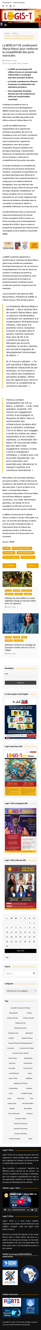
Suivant (31, 565)
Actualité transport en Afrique (20, 1008)
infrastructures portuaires (23, 548)
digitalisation (28, 1058)
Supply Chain (18, 640)
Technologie (28, 1108)
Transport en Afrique (20, 1124)
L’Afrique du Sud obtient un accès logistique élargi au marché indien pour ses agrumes (20, 601)
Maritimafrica (7, 2)
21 (25, 937)
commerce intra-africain (20, 1053)
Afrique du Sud (26, 590)
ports (31, 1098)
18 (11, 937)
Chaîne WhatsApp (19, 2)
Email (6, 674)
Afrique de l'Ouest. (20, 1028)
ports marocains (29, 557)
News (9, 1098)
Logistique (28, 594)
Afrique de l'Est (20, 1023)
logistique (29, 1078)
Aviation (11, 1038)
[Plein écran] (36, 1210)
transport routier (14, 1139)
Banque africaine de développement (21, 1043)
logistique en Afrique (20, 1083)
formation (12, 1068)
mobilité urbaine (26, 1093)
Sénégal (11, 1108)
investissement (14, 1073)
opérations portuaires (26, 553)
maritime (29, 1088)
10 (7, 932)
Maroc (19, 63)
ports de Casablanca (11, 557)
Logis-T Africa (13, 1078)
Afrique (29, 1013)
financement (28, 1063)
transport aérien (20, 1118)
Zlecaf (30, 1139)
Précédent (10, 565)
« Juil (6, 957)
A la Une (7, 63)
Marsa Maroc (9, 553)
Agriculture (9, 594)
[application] (21, 1202)
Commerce (19, 594)
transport (29, 1113)
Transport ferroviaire (20, 1129)
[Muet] (32, 1210)
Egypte (24, 637)
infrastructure (27, 1068)
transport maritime (20, 1134)
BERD (7, 548)
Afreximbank (13, 1013)
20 (20, 937)
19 (16, 937)
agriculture (29, 1033)
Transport (25, 63)
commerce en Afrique (26, 1048)
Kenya (30, 1073)
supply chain (12, 1103)
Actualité (13, 63)
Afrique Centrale (28, 1018)
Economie (12, 1063)
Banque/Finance (27, 1038)
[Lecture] (5, 1210)
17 (7, 937)
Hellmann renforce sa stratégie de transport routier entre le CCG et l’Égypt (20, 647)
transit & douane (13, 1113)
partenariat (20, 1098)
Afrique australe (12, 1018)
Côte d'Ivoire (12, 1058)
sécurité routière (27, 1103)
